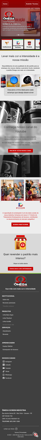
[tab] (19, 34)
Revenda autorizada (9, 303)
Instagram (8, 361)
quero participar (20, 224)
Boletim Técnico (32, 4)
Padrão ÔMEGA (7, 346)
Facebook (8, 378)
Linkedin (8, 365)
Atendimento (7, 331)
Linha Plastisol (7, 318)
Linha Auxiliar (7, 321)
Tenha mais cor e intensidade (20, 269)
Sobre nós (6, 299)
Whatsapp (8, 375)
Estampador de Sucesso (10, 349)
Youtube (8, 368)
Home (5, 4)
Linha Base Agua (8, 315)
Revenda (5, 334)
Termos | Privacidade (20, 432)
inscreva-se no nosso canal (20, 150)
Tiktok (7, 371)
